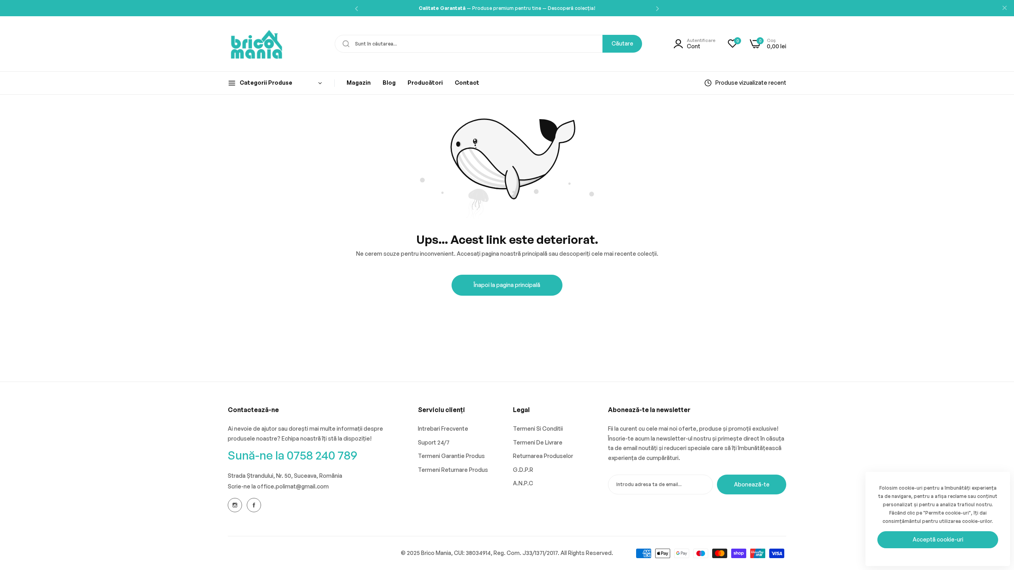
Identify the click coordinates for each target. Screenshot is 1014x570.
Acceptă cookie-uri (938, 539)
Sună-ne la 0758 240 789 (292, 455)
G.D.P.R (523, 469)
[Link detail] (235, 505)
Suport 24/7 (434, 442)
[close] (1004, 8)
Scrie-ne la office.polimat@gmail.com (278, 486)
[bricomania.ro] (256, 43)
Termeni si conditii (538, 428)
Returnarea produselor (543, 455)
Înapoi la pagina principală (507, 284)
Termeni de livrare (537, 442)
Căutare (622, 43)
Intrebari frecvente (443, 428)
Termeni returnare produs (453, 469)
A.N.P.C (523, 483)
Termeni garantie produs (451, 455)
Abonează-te (752, 484)
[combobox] (488, 44)
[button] (356, 8)
